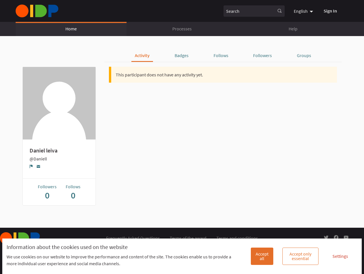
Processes (182, 29)
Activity (142, 55)
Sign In (330, 11)
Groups (304, 55)
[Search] (279, 11)
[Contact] (38, 166)
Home (71, 29)
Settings (340, 256)
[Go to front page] (37, 11)
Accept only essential (300, 256)
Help (293, 29)
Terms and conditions (237, 238)
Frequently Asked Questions (133, 238)
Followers (262, 55)
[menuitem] (304, 10)
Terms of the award (188, 238)
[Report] (31, 166)
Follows (221, 55)
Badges (182, 55)
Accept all (262, 256)
